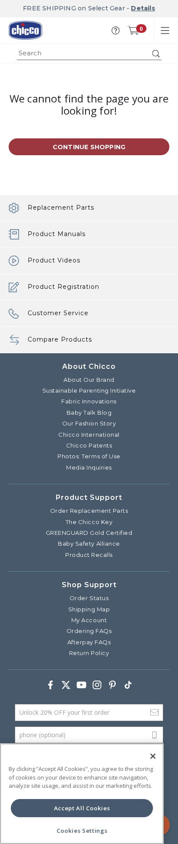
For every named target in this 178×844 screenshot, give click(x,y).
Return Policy (89, 652)
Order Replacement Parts (89, 510)
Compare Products (60, 339)
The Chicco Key (89, 521)
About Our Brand (89, 379)
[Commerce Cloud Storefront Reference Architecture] (25, 30)
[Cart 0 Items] (133, 30)
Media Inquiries (89, 467)
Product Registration (63, 287)
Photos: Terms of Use (88, 456)
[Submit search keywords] (156, 54)
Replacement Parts (61, 207)
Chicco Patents (89, 445)
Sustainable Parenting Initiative (89, 390)
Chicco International (88, 434)
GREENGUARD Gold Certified (89, 532)
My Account (89, 620)
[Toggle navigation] (165, 30)
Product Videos (54, 260)
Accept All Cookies (82, 808)
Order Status (89, 598)
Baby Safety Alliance (89, 543)
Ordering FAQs (89, 630)
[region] (82, 793)
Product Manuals (57, 234)
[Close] (152, 756)
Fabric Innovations (88, 401)
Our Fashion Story (89, 423)
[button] (115, 30)
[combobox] (89, 53)
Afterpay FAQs (89, 642)
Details (143, 8)
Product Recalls (89, 554)
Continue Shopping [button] (89, 147)
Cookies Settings (82, 830)
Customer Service (58, 313)
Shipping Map (89, 609)
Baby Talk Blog (89, 412)
